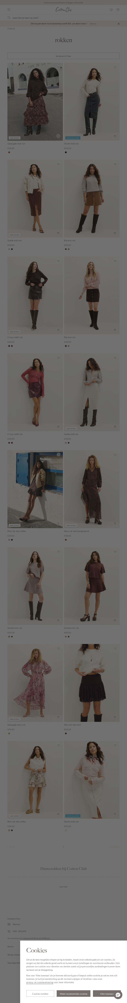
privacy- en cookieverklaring (39, 982)
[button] (118, 994)
